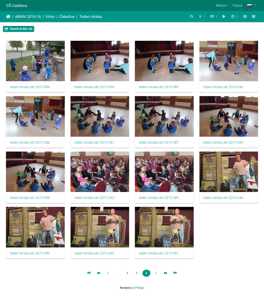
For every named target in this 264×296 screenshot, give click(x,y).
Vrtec (50, 16)
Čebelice (67, 16)
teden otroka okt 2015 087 (159, 142)
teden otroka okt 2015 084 (30, 87)
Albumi (221, 5)
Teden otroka (90, 16)
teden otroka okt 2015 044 (223, 198)
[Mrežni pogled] (244, 16)
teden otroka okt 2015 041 (94, 142)
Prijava (237, 5)
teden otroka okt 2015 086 (30, 142)
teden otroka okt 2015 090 (30, 253)
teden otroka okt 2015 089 (159, 198)
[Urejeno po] (202, 16)
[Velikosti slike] (214, 16)
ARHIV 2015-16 (28, 16)
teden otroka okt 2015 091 (159, 253)
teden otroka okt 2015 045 (94, 253)
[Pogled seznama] (253, 16)
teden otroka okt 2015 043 (94, 198)
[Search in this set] (192, 16)
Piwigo (139, 288)
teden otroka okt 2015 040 (223, 87)
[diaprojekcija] (224, 16)
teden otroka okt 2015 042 (223, 142)
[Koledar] (234, 16)
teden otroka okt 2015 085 (159, 87)
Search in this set (20, 29)
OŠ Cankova (16, 5)
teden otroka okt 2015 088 (30, 198)
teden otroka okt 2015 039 (94, 87)
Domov (8, 17)
